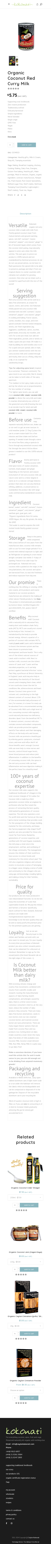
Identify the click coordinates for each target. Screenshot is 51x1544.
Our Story (9, 1469)
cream (27, 395)
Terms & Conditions (13, 1510)
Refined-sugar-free (15, 184)
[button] (14, 88)
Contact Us (10, 1518)
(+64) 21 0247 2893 (14, 1457)
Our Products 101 (13, 1473)
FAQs (7, 1482)
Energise (33, 168)
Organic (32, 174)
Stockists (9, 1498)
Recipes (8, 1502)
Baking (15, 165)
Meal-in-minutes (21, 174)
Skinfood (37, 184)
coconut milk (18, 395)
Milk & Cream (34, 157)
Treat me (22, 190)
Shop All (11, 160)
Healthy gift (28, 171)
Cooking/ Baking (14, 168)
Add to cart (27, 145)
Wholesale (10, 1494)
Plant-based (16, 181)
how (38, 599)
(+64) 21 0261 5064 (14, 1454)
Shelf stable (28, 184)
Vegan (29, 190)
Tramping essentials (23, 160)
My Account (10, 1490)
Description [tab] (25, 213)
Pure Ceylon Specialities (31, 181)
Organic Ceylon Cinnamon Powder (25, 1380)
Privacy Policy (11, 1514)
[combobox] (25, 1197)
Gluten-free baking (15, 171)
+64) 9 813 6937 (13, 1451)
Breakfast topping (26, 165)
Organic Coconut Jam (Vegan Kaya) (25, 1252)
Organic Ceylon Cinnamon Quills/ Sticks (26, 1316)
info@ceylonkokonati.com (23, 1444)
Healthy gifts (23, 157)
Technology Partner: (25, 1542)
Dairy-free (25, 168)
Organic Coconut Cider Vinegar (25, 1188)
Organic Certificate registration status (21, 1478)
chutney (37, 165)
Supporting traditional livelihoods (19, 1465)
